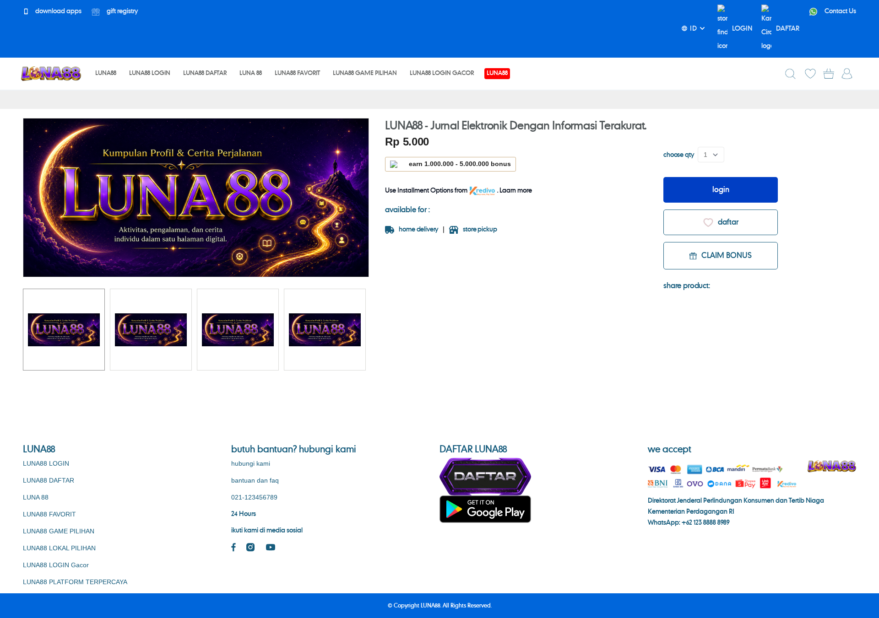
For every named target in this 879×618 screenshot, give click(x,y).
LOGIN (742, 29)
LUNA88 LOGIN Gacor (56, 565)
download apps (57, 11)
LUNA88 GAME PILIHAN (58, 531)
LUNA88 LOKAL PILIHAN (59, 548)
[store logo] (51, 73)
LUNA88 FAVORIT (49, 514)
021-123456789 (254, 497)
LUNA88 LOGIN (46, 463)
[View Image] (64, 330)
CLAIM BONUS (726, 255)
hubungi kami (250, 463)
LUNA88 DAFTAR (48, 480)
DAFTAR (787, 29)
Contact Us (839, 11)
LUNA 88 (36, 497)
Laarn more (515, 191)
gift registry (121, 11)
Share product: (686, 286)
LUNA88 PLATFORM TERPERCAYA (75, 582)
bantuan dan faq (255, 480)
